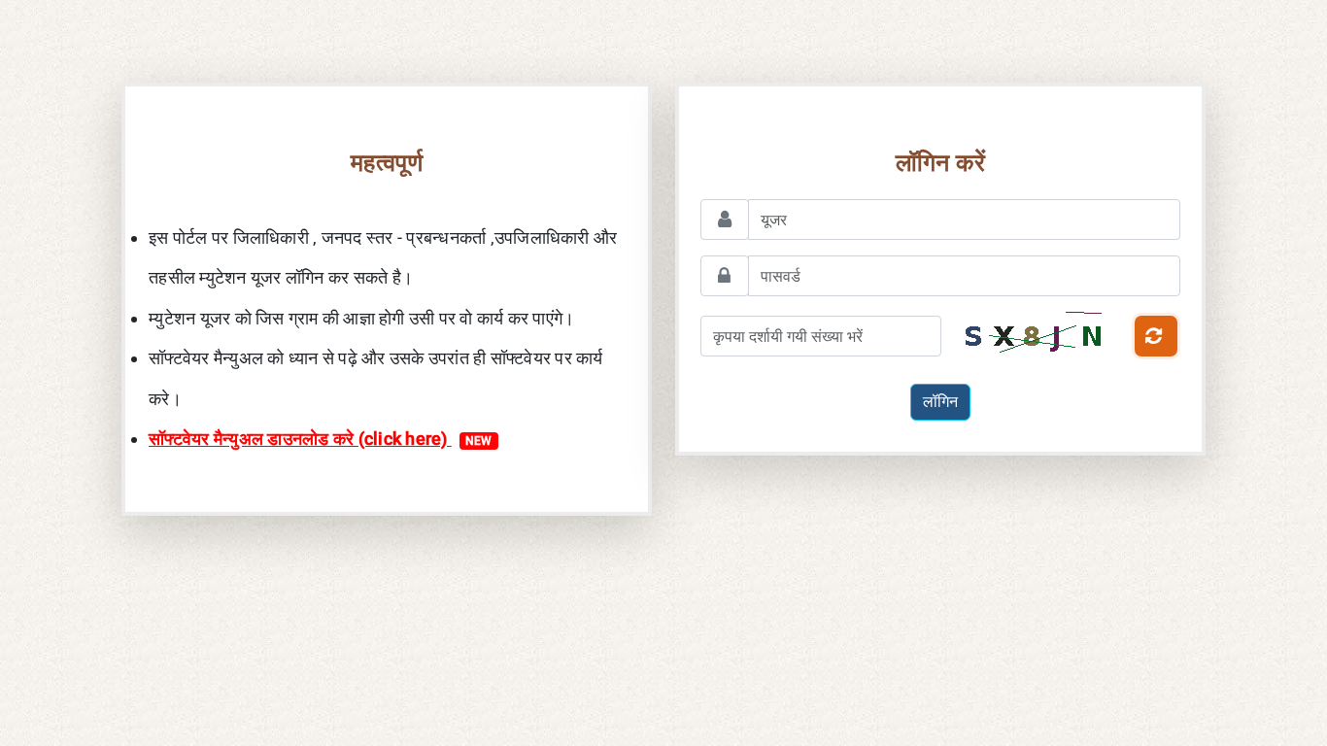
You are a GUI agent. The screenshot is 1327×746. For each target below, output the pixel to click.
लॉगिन (940, 401)
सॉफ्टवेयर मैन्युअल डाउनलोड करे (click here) (321, 438)
